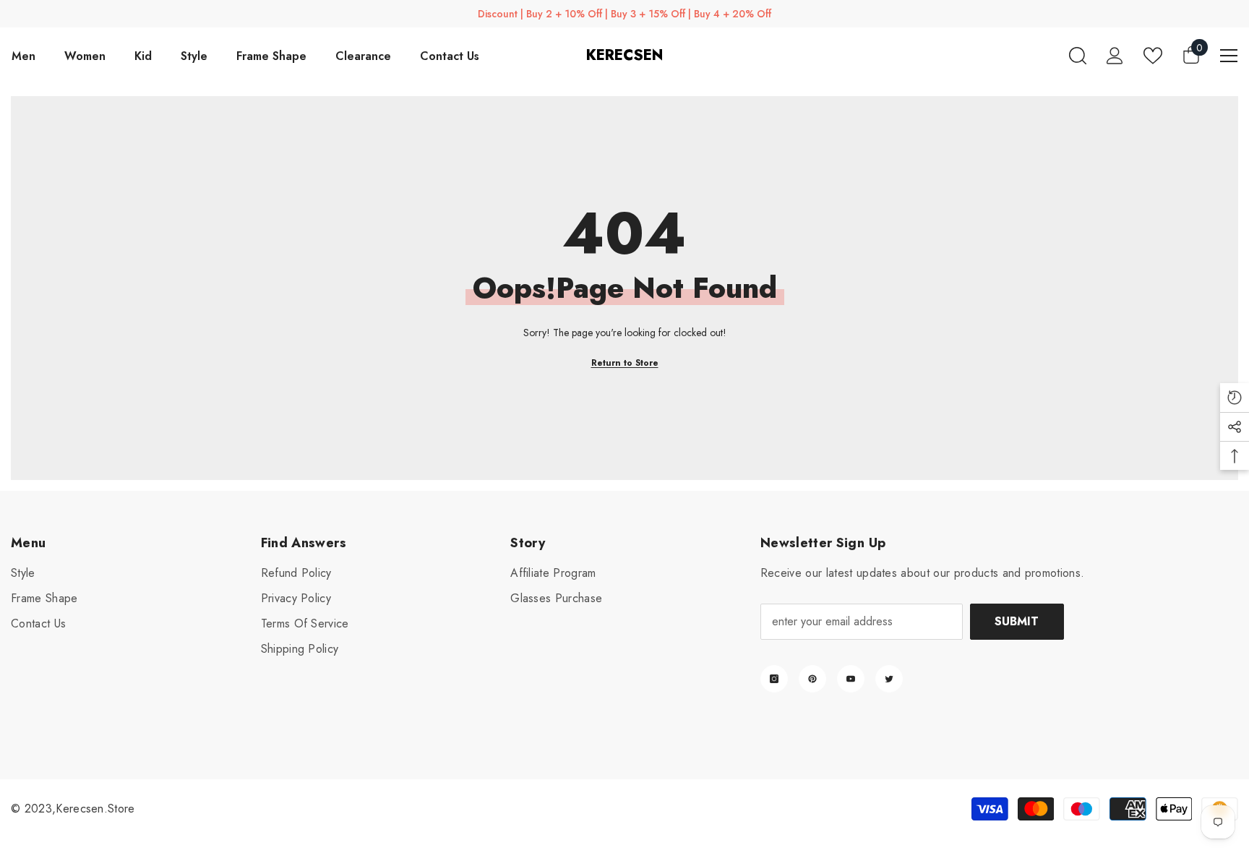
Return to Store (624, 362)
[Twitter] (889, 679)
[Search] (1077, 55)
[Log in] (1115, 55)
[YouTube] (850, 679)
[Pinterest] (812, 679)
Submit (1017, 621)
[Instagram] (774, 679)
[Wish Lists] (1152, 55)
